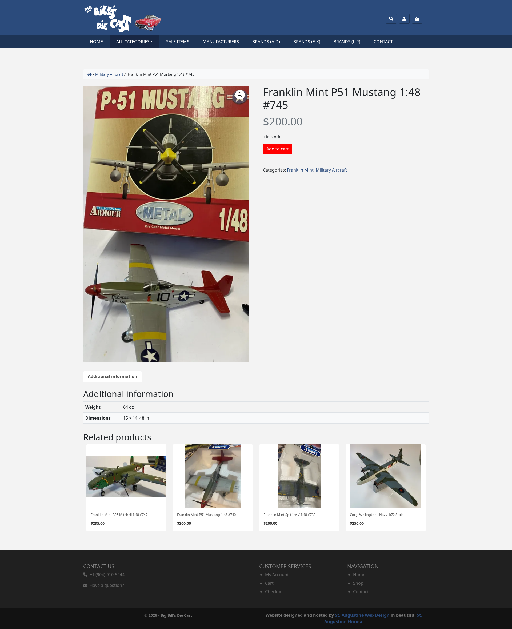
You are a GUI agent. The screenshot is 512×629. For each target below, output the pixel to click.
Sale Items (177, 42)
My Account (277, 575)
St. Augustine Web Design (362, 615)
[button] (240, 94)
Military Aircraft (109, 74)
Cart (269, 583)
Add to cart (277, 149)
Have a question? (105, 585)
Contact (383, 42)
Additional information (112, 376)
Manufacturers (221, 42)
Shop (358, 583)
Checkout (274, 592)
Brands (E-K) (306, 42)
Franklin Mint (300, 170)
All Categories (133, 42)
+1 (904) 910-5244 (106, 575)
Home (96, 42)
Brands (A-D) (266, 42)
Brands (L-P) (347, 42)
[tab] (112, 376)
